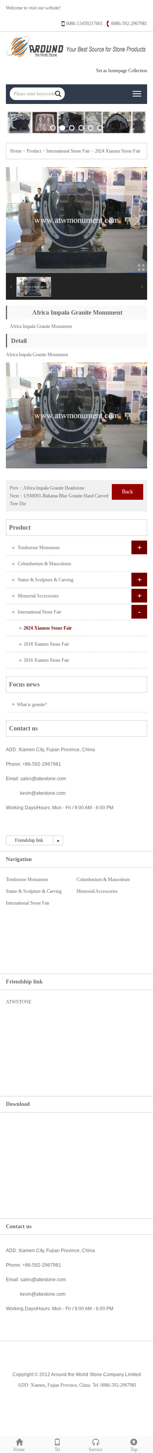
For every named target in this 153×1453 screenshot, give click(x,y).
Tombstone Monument (39, 547)
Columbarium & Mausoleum (44, 563)
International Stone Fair (68, 151)
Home (16, 151)
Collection (137, 70)
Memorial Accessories (38, 596)
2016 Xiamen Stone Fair (46, 660)
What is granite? (32, 704)
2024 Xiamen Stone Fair (117, 151)
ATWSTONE (18, 1002)
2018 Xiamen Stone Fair (46, 644)
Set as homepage (111, 70)
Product (34, 151)
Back (127, 492)
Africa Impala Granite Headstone (53, 488)
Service (95, 1449)
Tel (57, 1449)
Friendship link (29, 840)
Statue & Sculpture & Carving (45, 580)
